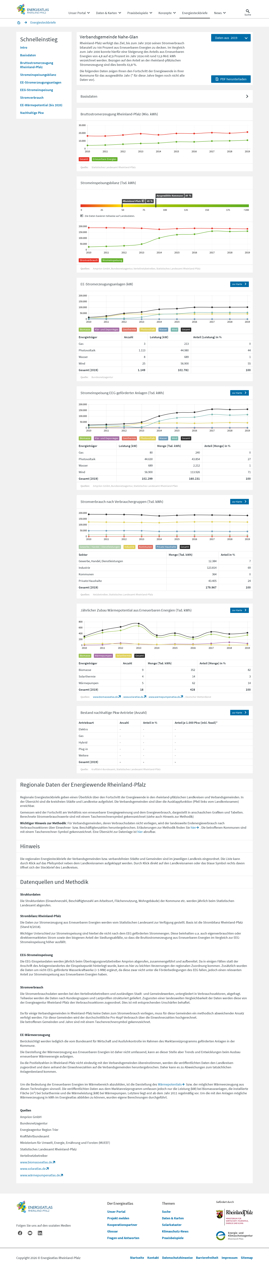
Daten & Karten (173, 1218)
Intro (23, 48)
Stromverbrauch (32, 97)
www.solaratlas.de (133, 697)
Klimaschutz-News (175, 1231)
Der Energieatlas (120, 1203)
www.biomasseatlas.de (105, 697)
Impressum (230, 1258)
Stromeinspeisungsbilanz (38, 75)
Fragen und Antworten (123, 1238)
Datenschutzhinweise (177, 1258)
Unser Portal (116, 1211)
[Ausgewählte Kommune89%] (155, 203)
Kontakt (153, 1258)
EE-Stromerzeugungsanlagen (40, 82)
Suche (166, 1211)
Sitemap (247, 1258)
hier (193, 827)
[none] (79, 12)
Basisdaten (28, 55)
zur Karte (237, 284)
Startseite (137, 1258)
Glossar (112, 1231)
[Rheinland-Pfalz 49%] (122, 205)
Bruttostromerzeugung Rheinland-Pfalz (36, 65)
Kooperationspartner (122, 1225)
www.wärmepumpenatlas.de (164, 697)
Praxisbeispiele (173, 1238)
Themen (168, 1203)
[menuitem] (77, 13)
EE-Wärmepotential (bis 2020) (41, 105)
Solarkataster (172, 1225)
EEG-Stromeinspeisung (36, 90)
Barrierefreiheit (207, 1258)
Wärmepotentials (170, 1084)
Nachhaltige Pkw (32, 113)
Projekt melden (118, 1218)
